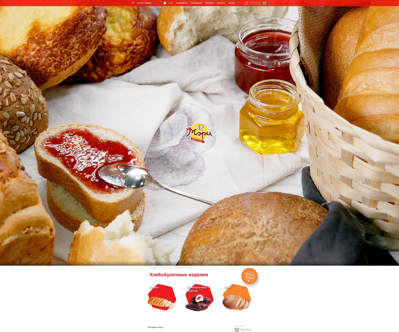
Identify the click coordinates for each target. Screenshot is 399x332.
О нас (170, 3)
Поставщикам (196, 3)
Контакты (221, 3)
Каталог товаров (144, 3)
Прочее (231, 3)
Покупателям (181, 3)
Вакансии (210, 3)
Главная (164, 3)
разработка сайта (239, 326)
